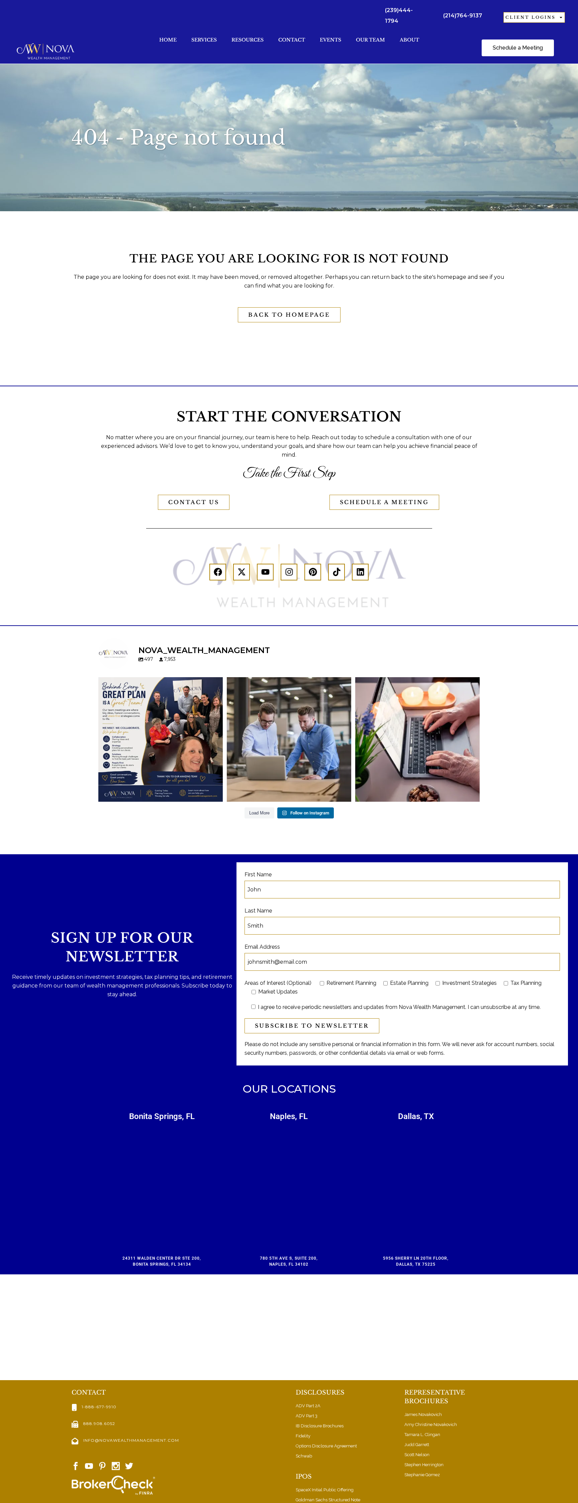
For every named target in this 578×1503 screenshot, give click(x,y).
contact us (193, 502)
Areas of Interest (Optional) (278, 983)
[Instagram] (289, 572)
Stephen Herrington (424, 1464)
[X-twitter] (241, 572)
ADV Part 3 (306, 1416)
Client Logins (530, 17)
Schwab (304, 1456)
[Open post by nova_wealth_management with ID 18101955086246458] (160, 739)
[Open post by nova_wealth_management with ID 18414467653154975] (289, 739)
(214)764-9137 (462, 15)
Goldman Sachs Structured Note (328, 1500)
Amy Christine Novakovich (430, 1424)
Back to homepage (289, 314)
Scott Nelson (416, 1454)
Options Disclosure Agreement (326, 1446)
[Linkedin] (360, 572)
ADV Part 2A (308, 1406)
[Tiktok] (336, 572)
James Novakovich (423, 1414)
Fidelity (303, 1436)
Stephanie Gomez (422, 1475)
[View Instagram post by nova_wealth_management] (216, 793)
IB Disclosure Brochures (320, 1426)
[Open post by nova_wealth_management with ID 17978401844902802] (417, 739)
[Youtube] (265, 572)
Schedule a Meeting (384, 502)
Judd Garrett (416, 1444)
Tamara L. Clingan (422, 1434)
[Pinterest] (312, 572)
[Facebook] (217, 572)
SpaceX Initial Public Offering (325, 1490)
